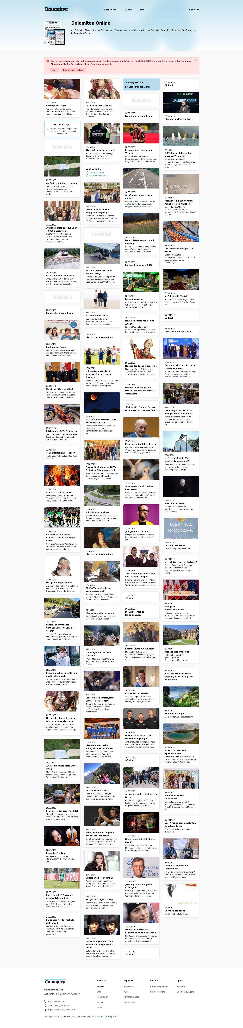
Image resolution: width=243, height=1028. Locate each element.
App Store (181, 986)
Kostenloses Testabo (73, 70)
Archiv (128, 9)
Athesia (100, 986)
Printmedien (102, 997)
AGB (126, 991)
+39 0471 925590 (56, 1001)
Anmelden (194, 9)
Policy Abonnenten (159, 986)
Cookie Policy (130, 1002)
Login (54, 70)
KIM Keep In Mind (111, 1016)
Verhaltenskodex (131, 997)
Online (141, 9)
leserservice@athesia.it (58, 1005)
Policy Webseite (157, 991)
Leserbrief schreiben (98, 175)
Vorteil (100, 1002)
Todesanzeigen (96, 172)
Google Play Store (185, 991)
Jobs (99, 1007)
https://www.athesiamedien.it (61, 1009)
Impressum (129, 986)
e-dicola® (96, 1016)
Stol (99, 991)
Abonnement (109, 9)
